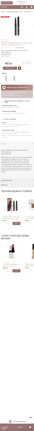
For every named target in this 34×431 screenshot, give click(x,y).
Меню (5, 7)
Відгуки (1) (4, 185)
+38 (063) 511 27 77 (22, 1)
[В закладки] (19, 68)
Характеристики (6, 180)
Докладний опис (5, 56)
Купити (16, 223)
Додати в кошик (10, 68)
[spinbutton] (26, 62)
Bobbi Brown (5, 39)
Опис (3, 143)
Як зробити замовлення (22, 430)
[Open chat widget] (30, 427)
